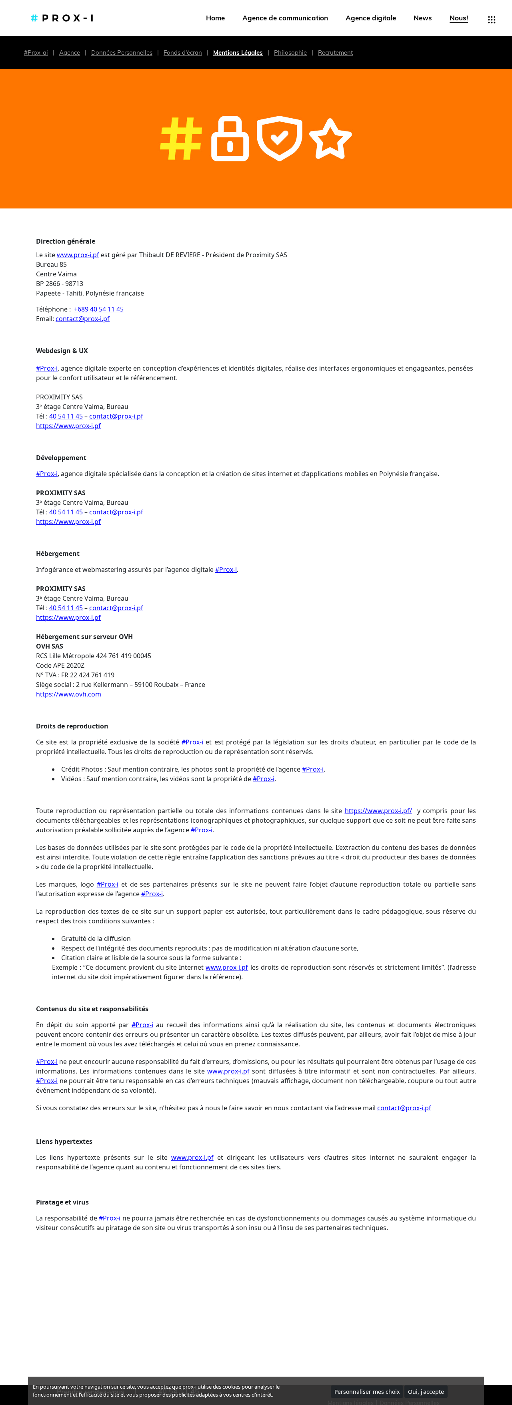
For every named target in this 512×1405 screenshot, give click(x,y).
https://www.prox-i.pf (68, 425)
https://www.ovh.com (68, 694)
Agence (69, 52)
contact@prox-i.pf (83, 318)
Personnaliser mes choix (367, 1391)
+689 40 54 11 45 (99, 309)
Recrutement (335, 52)
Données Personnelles (121, 52)
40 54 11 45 (66, 416)
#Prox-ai (36, 52)
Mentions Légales (238, 52)
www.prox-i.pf (78, 254)
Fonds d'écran (183, 52)
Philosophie (290, 52)
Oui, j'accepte (426, 1391)
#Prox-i (47, 368)
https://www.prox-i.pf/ (378, 810)
